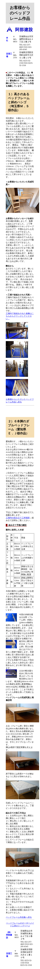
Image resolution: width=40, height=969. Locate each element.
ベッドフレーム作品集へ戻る (19, 917)
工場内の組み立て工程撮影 (18, 518)
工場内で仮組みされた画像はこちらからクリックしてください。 (20, 316)
